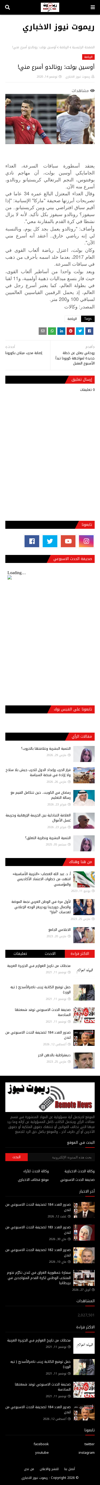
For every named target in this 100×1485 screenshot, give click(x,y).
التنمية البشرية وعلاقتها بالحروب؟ (46, 748)
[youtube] (68, 541)
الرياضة (64, 47)
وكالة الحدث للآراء (36, 1171)
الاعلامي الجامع (60, 929)
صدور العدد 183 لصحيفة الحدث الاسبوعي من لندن (38, 1230)
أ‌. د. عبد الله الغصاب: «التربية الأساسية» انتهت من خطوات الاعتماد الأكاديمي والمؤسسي (42, 879)
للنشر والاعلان (49, 1469)
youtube (42, 1452)
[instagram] (86, 541)
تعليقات (20, 953)
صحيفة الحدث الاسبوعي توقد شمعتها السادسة (43, 1012)
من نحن (29, 1469)
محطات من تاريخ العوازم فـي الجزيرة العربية (39, 965)
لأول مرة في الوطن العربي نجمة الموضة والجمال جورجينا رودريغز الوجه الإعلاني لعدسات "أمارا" (41, 906)
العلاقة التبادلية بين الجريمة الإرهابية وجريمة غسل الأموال (38, 818)
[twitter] (50, 541)
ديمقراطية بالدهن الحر (54, 1055)
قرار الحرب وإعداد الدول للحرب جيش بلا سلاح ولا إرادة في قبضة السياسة (38, 773)
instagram (87, 1452)
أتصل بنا (69, 1469)
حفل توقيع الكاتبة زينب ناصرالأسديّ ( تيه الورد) (40, 990)
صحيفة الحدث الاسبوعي (77, 1179)
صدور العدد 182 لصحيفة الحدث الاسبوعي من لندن (38, 1252)
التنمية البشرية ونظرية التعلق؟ (48, 838)
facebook (41, 1444)
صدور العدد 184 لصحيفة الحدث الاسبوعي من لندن (38, 1035)
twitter (90, 1444)
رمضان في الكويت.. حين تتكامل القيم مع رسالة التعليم (41, 795)
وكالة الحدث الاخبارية (80, 1171)
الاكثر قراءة (80, 953)
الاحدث (50, 953)
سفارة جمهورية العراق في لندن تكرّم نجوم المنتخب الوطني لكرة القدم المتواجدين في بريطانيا (39, 1277)
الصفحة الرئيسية (83, 47)
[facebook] (32, 541)
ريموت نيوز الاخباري (58, 27)
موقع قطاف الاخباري (33, 1179)
